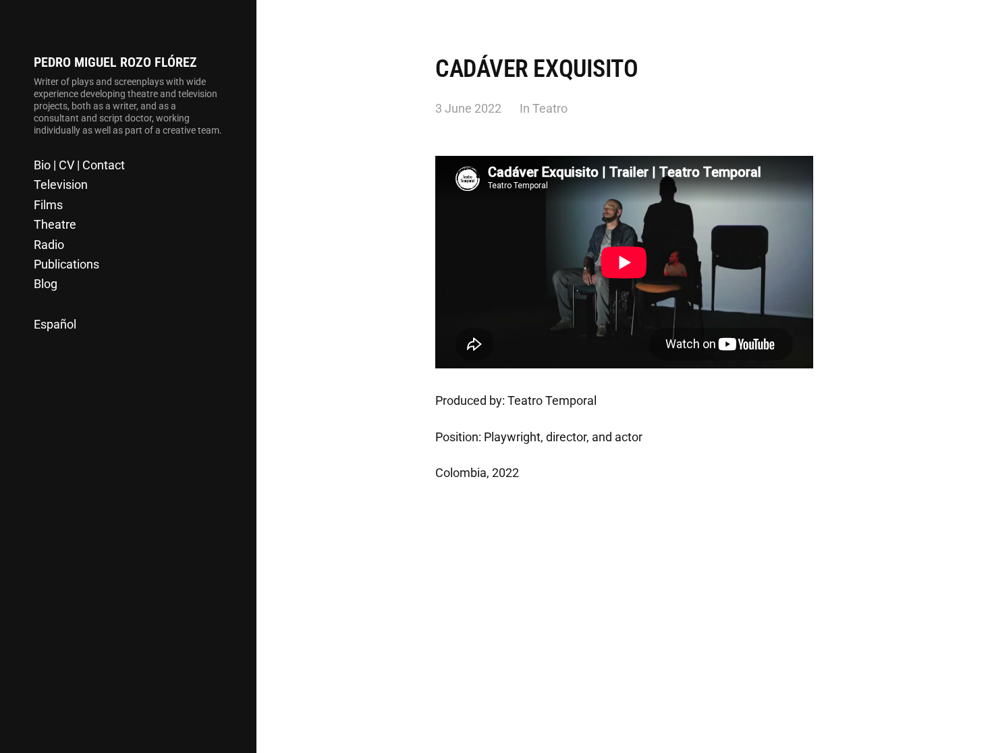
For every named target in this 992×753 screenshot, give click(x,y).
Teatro (550, 108)
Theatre (55, 224)
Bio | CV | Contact (79, 165)
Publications (66, 264)
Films (48, 205)
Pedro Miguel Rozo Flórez (115, 62)
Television (61, 184)
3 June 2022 (468, 108)
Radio (49, 245)
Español (55, 324)
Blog (45, 284)
